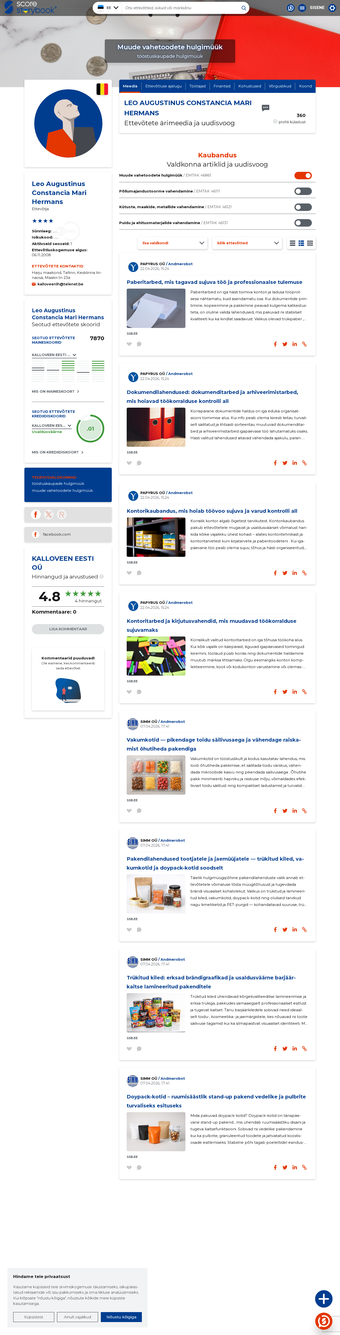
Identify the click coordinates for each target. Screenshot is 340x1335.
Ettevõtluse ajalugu (163, 86)
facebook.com (57, 534)
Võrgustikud (280, 86)
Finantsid (222, 86)
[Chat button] (291, 8)
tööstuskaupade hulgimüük (58, 483)
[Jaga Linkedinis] (294, 344)
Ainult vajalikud (77, 1317)
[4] (310, 243)
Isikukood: (43, 237)
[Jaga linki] (304, 344)
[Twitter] (49, 514)
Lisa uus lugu (304, 1300)
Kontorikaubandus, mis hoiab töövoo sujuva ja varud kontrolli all (212, 511)
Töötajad (197, 86)
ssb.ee (132, 333)
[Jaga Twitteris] (285, 344)
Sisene (317, 7)
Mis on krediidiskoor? (55, 452)
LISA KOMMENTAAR (68, 629)
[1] (292, 243)
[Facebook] (36, 514)
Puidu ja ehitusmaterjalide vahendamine (173, 222)
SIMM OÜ (162, 721)
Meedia (130, 86)
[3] (301, 243)
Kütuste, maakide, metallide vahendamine (175, 206)
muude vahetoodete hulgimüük (62, 490)
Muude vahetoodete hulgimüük (165, 175)
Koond (305, 86)
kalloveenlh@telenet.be (60, 284)
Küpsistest (33, 1317)
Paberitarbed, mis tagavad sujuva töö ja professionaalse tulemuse (214, 282)
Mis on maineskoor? (53, 391)
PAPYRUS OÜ (166, 264)
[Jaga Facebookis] (275, 344)
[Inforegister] (62, 514)
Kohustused (249, 86)
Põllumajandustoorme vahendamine (169, 191)
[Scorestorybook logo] (30, 8)
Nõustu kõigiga (121, 1317)
